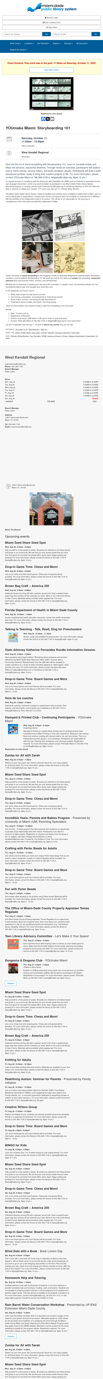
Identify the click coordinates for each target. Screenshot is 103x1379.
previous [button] (9, 401)
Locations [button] (28, 43)
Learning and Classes (54, 336)
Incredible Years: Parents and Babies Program (47, 819)
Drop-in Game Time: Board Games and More (36, 679)
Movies (28, 333)
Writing (17, 333)
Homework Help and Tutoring (25, 1278)
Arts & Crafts (75, 333)
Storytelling (37, 336)
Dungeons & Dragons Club (36, 960)
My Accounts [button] (81, 43)
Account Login (52, 17)
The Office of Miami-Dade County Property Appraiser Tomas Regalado (47, 910)
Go (46, 34)
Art (96, 336)
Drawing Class (90, 336)
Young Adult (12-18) (21, 329)
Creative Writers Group (21, 1107)
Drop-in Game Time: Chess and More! (31, 567)
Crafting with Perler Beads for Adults (31, 848)
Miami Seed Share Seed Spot (25, 542)
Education (51, 333)
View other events (51, 70)
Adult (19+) (44, 329)
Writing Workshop (23, 336)
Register (10, 983)
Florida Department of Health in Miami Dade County (41, 610)
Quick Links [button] (15, 43)
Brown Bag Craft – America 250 (27, 586)
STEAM (23, 333)
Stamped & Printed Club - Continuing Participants (48, 719)
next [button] (95, 401)
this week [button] (51, 401)
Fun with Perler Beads (20, 889)
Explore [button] (56, 43)
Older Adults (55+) (34, 329)
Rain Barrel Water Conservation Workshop (51, 1306)
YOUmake (14, 336)
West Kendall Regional (35, 152)
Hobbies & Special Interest (77, 336)
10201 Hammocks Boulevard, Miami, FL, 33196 (23, 486)
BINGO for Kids (16, 1145)
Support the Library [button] (18, 49)
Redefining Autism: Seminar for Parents (48, 1081)
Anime (7, 338)
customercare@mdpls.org (15, 364)
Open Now (52, 27)
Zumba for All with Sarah (22, 755)
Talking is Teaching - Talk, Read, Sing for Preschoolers (43, 629)
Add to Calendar (28, 146)
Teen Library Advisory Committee (47, 936)
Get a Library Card (52, 22)
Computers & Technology (62, 333)
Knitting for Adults (18, 1060)
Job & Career (36, 333)
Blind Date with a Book (34, 1251)
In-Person (44, 333)
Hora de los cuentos (19, 698)
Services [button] (68, 43)
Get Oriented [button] (42, 43)
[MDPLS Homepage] (51, 7)
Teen (31, 336)
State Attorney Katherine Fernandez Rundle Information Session (50, 650)
